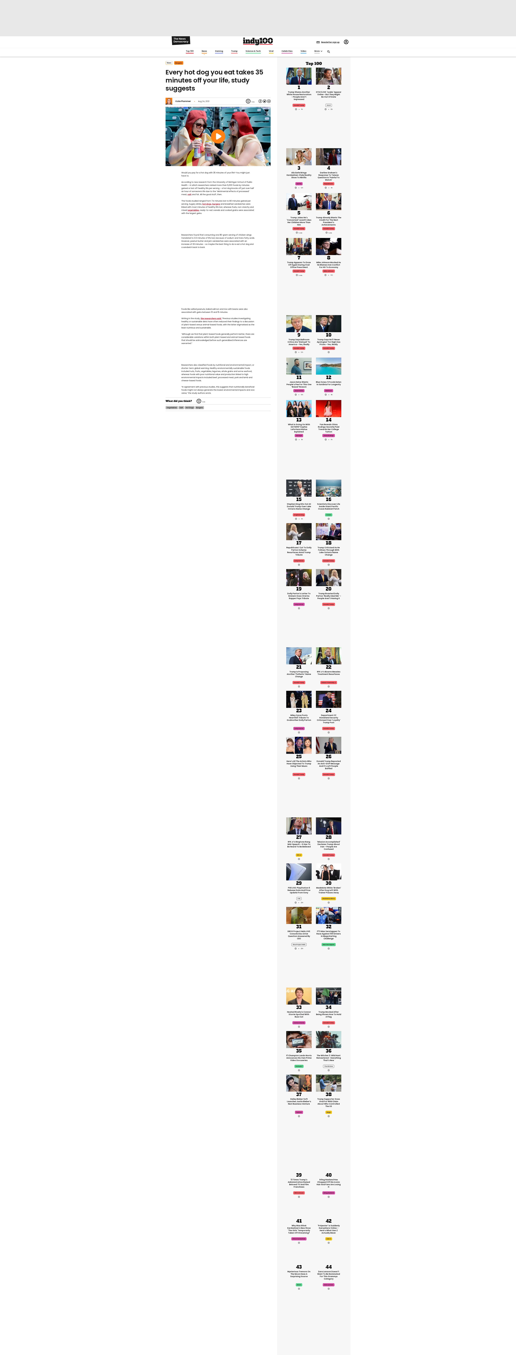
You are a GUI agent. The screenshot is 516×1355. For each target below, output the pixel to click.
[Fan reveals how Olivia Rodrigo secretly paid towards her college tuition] (328, 408)
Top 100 (190, 51)
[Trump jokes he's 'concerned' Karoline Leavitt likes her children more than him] (299, 201)
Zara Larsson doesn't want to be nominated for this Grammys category (328, 1275)
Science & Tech (253, 51)
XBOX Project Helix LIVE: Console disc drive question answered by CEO (298, 935)
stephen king (299, 515)
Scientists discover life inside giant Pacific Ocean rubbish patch (328, 506)
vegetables (193, 210)
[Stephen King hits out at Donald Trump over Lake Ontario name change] (299, 487)
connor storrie (299, 1023)
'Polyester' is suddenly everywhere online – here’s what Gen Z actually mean (329, 1229)
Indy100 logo (258, 41)
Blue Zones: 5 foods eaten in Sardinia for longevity (328, 383)
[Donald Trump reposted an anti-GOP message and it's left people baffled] (328, 745)
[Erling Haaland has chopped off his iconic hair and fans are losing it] (328, 1163)
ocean (328, 515)
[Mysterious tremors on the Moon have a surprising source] (299, 1255)
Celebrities (287, 51)
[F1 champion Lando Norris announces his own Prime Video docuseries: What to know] (299, 1039)
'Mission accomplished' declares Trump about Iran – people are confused (328, 845)
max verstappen (328, 945)
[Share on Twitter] (264, 101)
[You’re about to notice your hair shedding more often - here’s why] (328, 1336)
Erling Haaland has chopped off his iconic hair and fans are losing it (329, 1183)
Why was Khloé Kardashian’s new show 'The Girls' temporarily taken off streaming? (299, 1229)
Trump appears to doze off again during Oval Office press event (299, 264)
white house (299, 1193)
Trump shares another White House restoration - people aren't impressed (299, 96)
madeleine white (328, 899)
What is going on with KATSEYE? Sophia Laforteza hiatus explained (299, 428)
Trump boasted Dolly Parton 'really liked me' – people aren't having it (328, 596)
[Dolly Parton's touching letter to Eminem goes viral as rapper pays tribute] (299, 577)
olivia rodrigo (329, 436)
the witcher (328, 1066)
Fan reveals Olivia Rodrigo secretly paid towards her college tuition (328, 428)
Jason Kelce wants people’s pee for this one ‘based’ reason (298, 384)
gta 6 (329, 105)
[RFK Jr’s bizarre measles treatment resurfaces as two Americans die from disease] (328, 655)
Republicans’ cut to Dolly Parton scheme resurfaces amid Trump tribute (298, 551)
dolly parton (299, 604)
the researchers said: (211, 318)
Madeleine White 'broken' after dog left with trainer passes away (328, 890)
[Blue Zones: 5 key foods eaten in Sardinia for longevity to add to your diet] (328, 365)
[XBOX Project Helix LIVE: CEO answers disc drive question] (299, 915)
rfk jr (299, 855)
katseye (299, 436)
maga (329, 1112)
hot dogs (206, 204)
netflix (299, 184)
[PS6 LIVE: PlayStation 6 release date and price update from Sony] (299, 871)
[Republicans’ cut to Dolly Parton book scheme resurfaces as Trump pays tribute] (299, 531)
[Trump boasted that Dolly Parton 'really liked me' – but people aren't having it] (328, 577)
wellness (328, 391)
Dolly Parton (299, 561)
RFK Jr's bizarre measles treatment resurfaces (328, 673)
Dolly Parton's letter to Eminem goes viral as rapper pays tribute (299, 596)
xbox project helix (299, 945)
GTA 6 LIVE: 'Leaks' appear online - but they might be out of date (328, 94)
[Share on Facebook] (260, 101)
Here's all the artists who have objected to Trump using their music (298, 763)
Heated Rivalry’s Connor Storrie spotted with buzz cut (299, 1014)
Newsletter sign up (330, 42)
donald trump (299, 105)
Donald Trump (299, 348)
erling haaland (329, 1193)
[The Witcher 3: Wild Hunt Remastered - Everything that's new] (328, 1039)
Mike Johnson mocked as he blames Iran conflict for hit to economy (328, 264)
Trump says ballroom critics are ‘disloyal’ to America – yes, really (299, 342)
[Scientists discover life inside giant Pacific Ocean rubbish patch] (328, 487)
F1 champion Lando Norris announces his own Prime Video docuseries (299, 1058)
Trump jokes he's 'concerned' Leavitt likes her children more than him (299, 221)
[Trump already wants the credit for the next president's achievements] (328, 201)
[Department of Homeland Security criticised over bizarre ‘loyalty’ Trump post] (328, 699)
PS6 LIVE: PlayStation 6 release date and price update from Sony (299, 890)
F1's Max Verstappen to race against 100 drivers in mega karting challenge (328, 935)
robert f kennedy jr (329, 683)
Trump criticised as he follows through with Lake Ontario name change (329, 551)
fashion (299, 1112)
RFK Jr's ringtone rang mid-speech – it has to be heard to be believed (299, 844)
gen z (329, 1239)
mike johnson (329, 271)
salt (189, 194)
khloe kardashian (299, 1239)
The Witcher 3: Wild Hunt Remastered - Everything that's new (328, 1058)
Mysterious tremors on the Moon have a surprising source (298, 1274)
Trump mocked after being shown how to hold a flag (328, 1014)
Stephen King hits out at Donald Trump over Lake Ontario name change (299, 506)
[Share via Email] (269, 101)
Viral (271, 51)
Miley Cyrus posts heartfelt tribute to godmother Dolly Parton (299, 717)
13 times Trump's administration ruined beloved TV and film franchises (299, 1183)
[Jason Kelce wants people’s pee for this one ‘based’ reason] (299, 365)
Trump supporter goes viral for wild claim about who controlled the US (328, 1102)
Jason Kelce (299, 391)
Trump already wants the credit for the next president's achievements (328, 221)
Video (303, 51)
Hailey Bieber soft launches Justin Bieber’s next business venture (299, 1101)
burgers (178, 63)
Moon (299, 1285)
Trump (234, 51)
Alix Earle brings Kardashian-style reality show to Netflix (299, 175)
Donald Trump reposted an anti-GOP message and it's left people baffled (329, 765)
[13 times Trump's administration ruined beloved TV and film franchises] (299, 1163)
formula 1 (299, 1066)
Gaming (219, 51)
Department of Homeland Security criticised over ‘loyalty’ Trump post (328, 719)
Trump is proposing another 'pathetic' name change (299, 674)
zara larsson (328, 1285)
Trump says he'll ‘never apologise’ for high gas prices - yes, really (328, 342)
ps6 (299, 899)
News (204, 51)
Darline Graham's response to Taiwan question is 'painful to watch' (329, 176)
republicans (328, 184)
